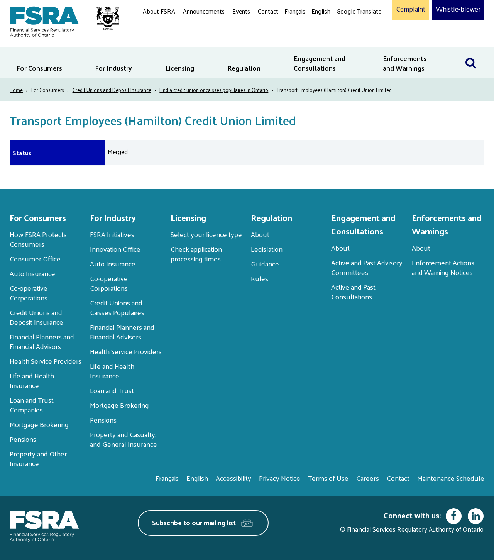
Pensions (23, 439)
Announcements (204, 11)
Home (16, 89)
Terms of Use (328, 478)
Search (475, 51)
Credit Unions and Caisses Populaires (117, 307)
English (320, 11)
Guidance (265, 263)
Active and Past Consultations (353, 291)
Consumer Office (35, 258)
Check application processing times (196, 253)
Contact (268, 11)
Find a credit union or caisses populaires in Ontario (213, 89)
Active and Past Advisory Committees (367, 267)
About (260, 234)
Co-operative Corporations (28, 292)
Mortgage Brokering (39, 424)
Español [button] (348, 40)
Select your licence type (206, 234)
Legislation (267, 249)
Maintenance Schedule (450, 478)
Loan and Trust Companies (32, 404)
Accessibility (233, 478)
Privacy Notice (279, 478)
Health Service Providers (45, 361)
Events (241, 11)
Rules (259, 278)
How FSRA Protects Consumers (38, 239)
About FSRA (159, 11)
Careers (367, 478)
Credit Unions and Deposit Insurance (112, 89)
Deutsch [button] (349, 29)
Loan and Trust (112, 390)
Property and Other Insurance (38, 458)
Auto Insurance (32, 273)
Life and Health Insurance (32, 380)
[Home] (61, 20)
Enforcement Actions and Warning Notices (443, 267)
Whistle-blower (458, 9)
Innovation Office (115, 249)
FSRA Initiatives (112, 234)
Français (294, 11)
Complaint (410, 9)
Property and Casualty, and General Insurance (123, 439)
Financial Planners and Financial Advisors (42, 341)
